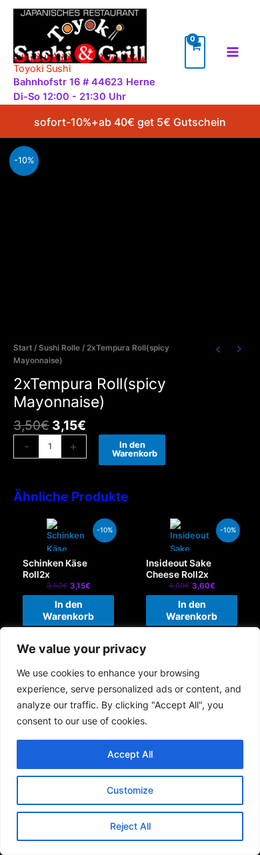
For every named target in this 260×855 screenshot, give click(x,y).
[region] (130, 741)
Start (22, 348)
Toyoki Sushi (42, 69)
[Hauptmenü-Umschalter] (232, 52)
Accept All (130, 754)
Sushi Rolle (59, 348)
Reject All (130, 826)
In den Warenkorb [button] (68, 610)
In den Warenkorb (134, 449)
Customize (130, 790)
